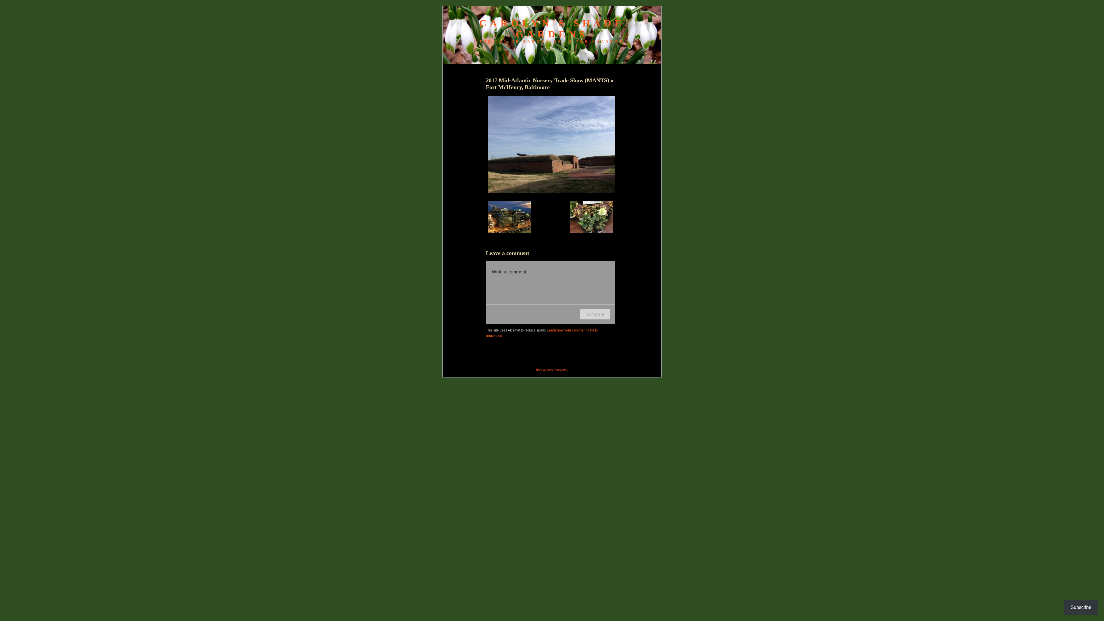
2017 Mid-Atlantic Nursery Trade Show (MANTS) (548, 80)
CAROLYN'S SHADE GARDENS (552, 28)
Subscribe (1081, 607)
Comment (595, 314)
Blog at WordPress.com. (552, 369)
